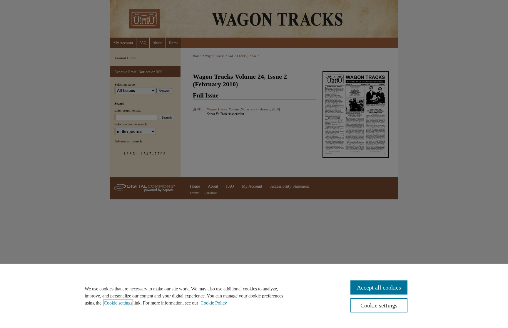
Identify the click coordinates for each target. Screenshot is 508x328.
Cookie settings (118, 302)
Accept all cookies (379, 287)
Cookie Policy (213, 302)
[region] (254, 295)
